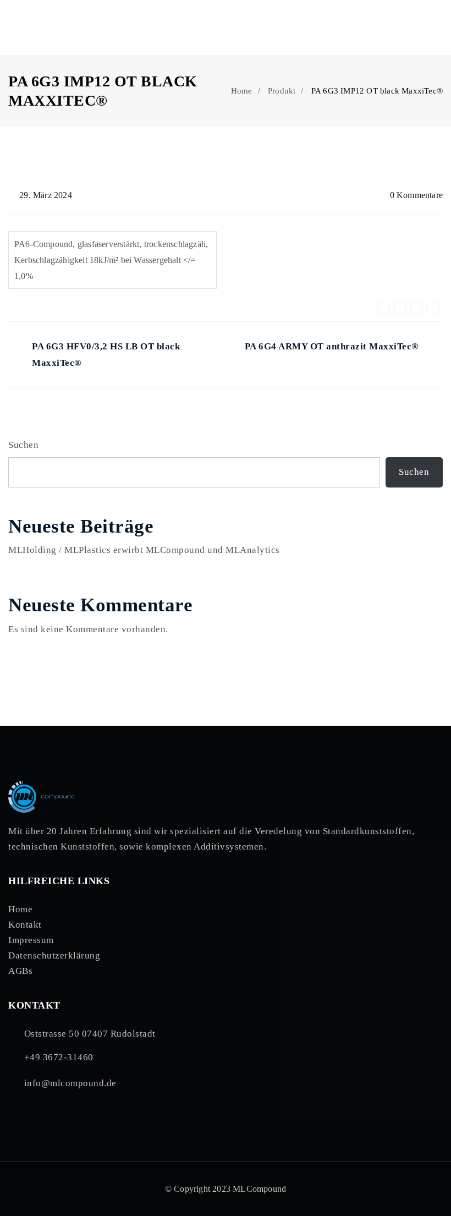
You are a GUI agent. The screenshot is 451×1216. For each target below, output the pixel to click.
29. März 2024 (45, 195)
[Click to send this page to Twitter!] (399, 307)
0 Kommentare (416, 195)
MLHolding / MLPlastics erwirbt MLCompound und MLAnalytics (144, 550)
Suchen (23, 445)
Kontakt (25, 924)
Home (241, 90)
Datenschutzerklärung (54, 955)
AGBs (20, 971)
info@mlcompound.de (70, 1083)
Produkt (281, 90)
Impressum (31, 940)
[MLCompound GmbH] (53, 27)
